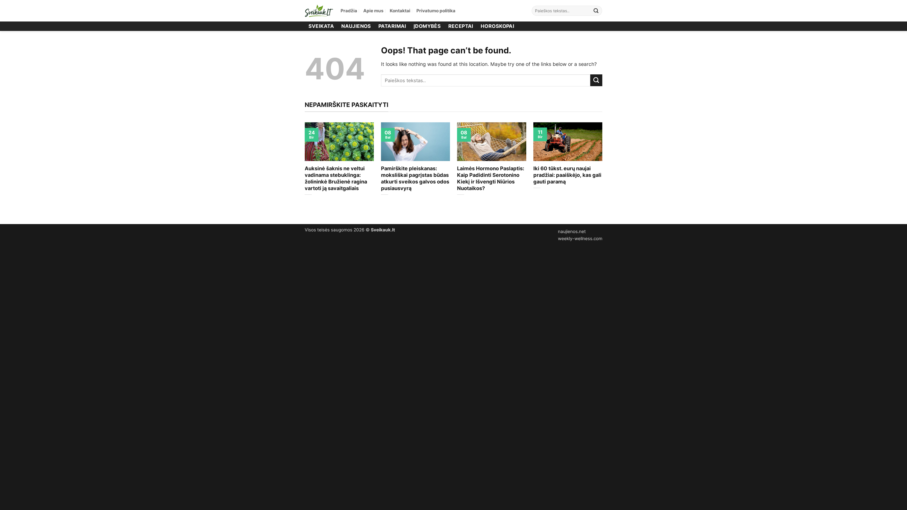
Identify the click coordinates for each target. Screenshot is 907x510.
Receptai (460, 26)
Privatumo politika (435, 10)
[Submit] (596, 11)
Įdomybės (427, 26)
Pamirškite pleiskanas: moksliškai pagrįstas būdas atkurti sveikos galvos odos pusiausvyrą (415, 178)
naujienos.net (572, 231)
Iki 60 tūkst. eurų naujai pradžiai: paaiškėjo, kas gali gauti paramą (567, 175)
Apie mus (373, 10)
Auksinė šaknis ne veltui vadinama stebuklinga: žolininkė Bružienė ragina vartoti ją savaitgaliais (336, 178)
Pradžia (349, 10)
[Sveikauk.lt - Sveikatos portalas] (319, 10)
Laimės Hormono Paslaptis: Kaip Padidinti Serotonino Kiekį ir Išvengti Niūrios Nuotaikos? (490, 178)
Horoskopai (497, 26)
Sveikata (321, 26)
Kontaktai (400, 10)
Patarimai (392, 26)
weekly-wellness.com (580, 238)
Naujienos (356, 26)
